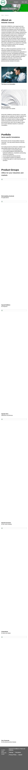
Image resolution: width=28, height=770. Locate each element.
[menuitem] (11, 2)
